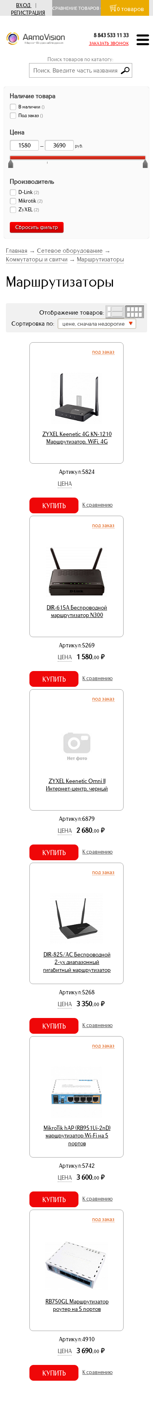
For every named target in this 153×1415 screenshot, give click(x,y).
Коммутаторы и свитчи (36, 259)
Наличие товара (32, 96)
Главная (16, 250)
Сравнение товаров (77, 8)
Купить (54, 505)
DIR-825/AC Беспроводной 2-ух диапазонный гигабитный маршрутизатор (77, 962)
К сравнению (97, 504)
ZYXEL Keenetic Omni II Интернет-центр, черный (77, 784)
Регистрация (28, 12)
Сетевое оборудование (70, 250)
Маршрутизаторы (100, 259)
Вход (23, 5)
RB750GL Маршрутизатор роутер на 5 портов (77, 1305)
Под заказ (103, 352)
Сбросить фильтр (36, 227)
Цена (65, 483)
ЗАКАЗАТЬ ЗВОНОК (109, 43)
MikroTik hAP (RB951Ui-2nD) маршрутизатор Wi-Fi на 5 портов (77, 1135)
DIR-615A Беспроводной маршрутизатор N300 (77, 611)
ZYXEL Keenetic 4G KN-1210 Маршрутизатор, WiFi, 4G (77, 438)
